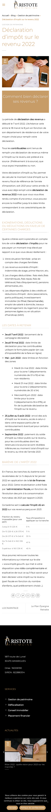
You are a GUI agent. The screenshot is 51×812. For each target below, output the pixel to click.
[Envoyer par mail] (28, 595)
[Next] (47, 757)
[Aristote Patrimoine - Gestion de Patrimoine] (26, 5)
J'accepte (12, 808)
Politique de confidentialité (32, 808)
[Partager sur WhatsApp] (13, 595)
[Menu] (3, 4)
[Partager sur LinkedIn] (37, 595)
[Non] (47, 803)
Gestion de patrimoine (28, 15)
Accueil (5, 15)
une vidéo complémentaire (29, 568)
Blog (13, 15)
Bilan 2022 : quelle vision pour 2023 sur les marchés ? (25, 765)
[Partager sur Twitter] (23, 595)
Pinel (23, 301)
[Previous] (4, 757)
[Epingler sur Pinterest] (33, 595)
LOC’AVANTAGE (10, 608)
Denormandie (35, 301)
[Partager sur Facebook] (18, 595)
